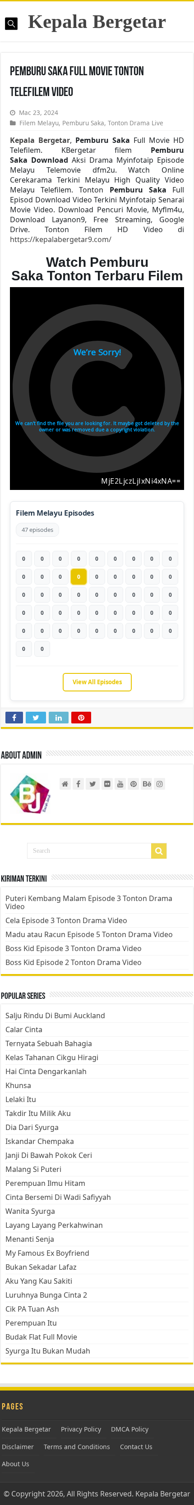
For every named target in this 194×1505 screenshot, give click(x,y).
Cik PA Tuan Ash (32, 1309)
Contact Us (136, 1446)
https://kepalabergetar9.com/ (60, 239)
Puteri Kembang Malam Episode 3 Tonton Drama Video (88, 902)
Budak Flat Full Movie (41, 1337)
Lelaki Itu (20, 1099)
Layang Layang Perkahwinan (54, 1225)
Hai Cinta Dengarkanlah (46, 1071)
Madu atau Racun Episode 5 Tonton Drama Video (89, 934)
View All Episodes (97, 682)
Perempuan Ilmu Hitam (45, 1183)
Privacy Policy (81, 1429)
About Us (15, 1463)
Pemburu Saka (83, 123)
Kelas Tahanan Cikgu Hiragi (51, 1057)
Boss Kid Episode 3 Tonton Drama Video (73, 948)
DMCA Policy (129, 1429)
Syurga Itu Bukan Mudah (47, 1351)
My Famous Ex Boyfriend (47, 1253)
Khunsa (18, 1085)
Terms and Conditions (77, 1446)
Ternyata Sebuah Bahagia (48, 1043)
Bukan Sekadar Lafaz (41, 1267)
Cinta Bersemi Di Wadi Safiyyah (58, 1197)
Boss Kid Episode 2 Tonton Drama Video (73, 962)
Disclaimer (18, 1446)
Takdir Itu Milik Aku (38, 1113)
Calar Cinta (23, 1029)
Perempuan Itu (31, 1323)
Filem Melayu (39, 123)
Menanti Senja (29, 1239)
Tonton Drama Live (135, 123)
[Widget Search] (158, 851)
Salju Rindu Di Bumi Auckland (55, 1015)
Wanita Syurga (30, 1211)
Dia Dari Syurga (32, 1127)
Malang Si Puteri (33, 1169)
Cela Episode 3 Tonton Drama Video (66, 920)
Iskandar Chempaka (39, 1141)
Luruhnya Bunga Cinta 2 (46, 1295)
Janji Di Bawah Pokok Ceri (48, 1155)
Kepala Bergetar (97, 21)
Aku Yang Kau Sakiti (38, 1281)
